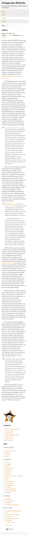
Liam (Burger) (9, 431)
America (4, 37)
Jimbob (8, 478)
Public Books (9, 517)
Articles (4, 18)
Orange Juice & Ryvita (13, 3)
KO (6, 479)
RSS (7, 525)
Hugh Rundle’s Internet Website (14, 476)
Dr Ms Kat (8, 472)
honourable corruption (8, 263)
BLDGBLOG (8, 499)
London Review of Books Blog (13, 511)
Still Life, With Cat (11, 491)
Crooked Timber (10, 501)
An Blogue (8, 464)
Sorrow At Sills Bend (11, 489)
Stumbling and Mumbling (12, 505)
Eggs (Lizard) (9, 438)
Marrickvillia (9, 483)
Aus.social (8, 452)
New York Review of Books (13, 515)
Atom (10, 525)
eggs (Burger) (9, 433)
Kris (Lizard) (9, 440)
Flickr (7, 456)
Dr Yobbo (8, 474)
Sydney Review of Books (12, 518)
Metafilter (8, 503)
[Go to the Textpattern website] (10, 529)
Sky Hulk (8, 487)
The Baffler (9, 520)
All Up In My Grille (11, 451)
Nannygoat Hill (10, 485)
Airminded (9, 463)
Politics (21, 35)
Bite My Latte (9, 468)
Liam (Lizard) (9, 436)
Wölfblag (8, 493)
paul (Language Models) (12, 435)
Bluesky (8, 454)
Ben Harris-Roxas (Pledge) (13, 429)
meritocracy (18, 356)
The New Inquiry (10, 522)
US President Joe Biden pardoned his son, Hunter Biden (12, 76)
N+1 (7, 513)
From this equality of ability (12, 128)
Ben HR (8, 466)
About (3, 15)
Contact (4, 21)
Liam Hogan (9, 35)
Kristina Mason (10, 481)
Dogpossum (9, 470)
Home (3, 11)
